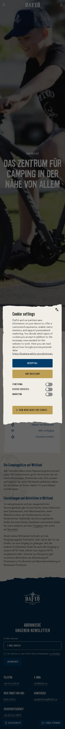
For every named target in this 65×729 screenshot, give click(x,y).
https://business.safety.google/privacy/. (33, 354)
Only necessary (32, 373)
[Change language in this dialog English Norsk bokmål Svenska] (57, 310)
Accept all (32, 363)
